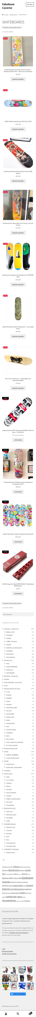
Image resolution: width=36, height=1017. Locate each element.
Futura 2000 (17, 878)
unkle (22, 901)
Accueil (6, 14)
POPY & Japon (8, 773)
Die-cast (20, 874)
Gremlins (8, 695)
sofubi (9, 896)
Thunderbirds (10, 805)
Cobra (8, 777)
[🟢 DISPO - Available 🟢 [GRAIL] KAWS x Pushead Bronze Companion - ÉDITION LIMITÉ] (30, 978)
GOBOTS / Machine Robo (13, 799)
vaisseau (27, 901)
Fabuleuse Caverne (8, 6)
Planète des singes (11, 707)
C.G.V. (3, 949)
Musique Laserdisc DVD (10, 748)
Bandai (25, 867)
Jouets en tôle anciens (12, 758)
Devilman (9, 704)
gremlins (19, 882)
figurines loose (10, 852)
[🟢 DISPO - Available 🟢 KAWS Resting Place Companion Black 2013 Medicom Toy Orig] (14, 970)
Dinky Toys (9, 811)
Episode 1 (9, 833)
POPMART (9, 698)
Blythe (8, 720)
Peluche (7, 893)
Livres (6, 685)
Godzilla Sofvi (10, 764)
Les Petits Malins (11, 729)
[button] (32, 988)
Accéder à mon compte (9, 954)
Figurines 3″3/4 (10, 827)
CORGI (8, 821)
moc (3, 893)
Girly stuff (9, 802)
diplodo (24, 874)
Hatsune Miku (10, 714)
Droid (29, 874)
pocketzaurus (15, 893)
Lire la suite (18, 440)
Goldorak (9, 783)
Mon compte (6, 1014)
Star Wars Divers (11, 846)
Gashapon (27, 877)
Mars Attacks (10, 739)
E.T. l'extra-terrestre (12, 745)
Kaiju (20, 885)
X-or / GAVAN (10, 780)
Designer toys (13, 14)
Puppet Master (10, 723)
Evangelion (9, 635)
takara (24, 897)
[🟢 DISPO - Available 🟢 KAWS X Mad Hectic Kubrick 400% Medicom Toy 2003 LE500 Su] (22, 970)
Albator (8, 786)
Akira (11, 867)
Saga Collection (10, 843)
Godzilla (8, 638)
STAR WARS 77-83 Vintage (11, 849)
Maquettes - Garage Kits (11, 676)
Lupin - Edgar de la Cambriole (14, 742)
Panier (27, 1012)
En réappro (7, 770)
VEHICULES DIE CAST (10, 808)
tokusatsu (18, 901)
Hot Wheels (9, 818)
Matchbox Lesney (11, 814)
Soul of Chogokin (11, 792)
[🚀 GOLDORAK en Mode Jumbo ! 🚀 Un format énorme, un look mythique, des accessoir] (6, 978)
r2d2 (30, 893)
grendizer (25, 882)
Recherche (18, 1014)
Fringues (6, 679)
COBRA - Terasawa (11, 641)
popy (22, 892)
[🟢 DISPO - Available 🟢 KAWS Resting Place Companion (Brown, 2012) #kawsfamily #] (6, 970)
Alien (7, 726)
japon (15, 885)
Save (6, 38)
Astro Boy (9, 789)
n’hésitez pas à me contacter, (18, 933)
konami (29, 885)
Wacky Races (10, 654)
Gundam (8, 644)
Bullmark (22, 870)
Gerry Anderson (10, 657)
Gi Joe (8, 692)
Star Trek (9, 710)
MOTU (8, 736)
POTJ (7, 840)
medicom (27, 889)
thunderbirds (9, 900)
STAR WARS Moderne (10, 824)
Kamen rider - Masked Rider (14, 767)
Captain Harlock (9, 874)
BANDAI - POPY (10, 632)
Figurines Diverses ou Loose (12, 688)
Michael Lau (9, 670)
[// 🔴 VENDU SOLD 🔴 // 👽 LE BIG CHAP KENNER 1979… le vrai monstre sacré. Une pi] (30, 970)
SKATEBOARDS (10, 673)
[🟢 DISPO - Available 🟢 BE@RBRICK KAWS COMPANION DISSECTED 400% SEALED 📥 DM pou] (22, 978)
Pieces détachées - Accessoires (13, 682)
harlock (5, 885)
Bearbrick (5, 870)
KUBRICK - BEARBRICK (12, 755)
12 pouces (9, 830)
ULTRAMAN (9, 651)
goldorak (13, 882)
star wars (17, 896)
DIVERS (6, 751)
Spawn (8, 701)
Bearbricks (13, 870)
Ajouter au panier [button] (18, 79)
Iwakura (10, 886)
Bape (28, 867)
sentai (4, 897)
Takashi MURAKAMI (11, 666)
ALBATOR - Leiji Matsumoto (14, 648)
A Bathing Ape (6, 867)
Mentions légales (7, 951)
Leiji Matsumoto (17, 889)
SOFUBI (6, 761)
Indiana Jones (10, 717)
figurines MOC (7, 878)
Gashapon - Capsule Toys (11, 629)
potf (26, 893)
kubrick (6, 889)
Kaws (7, 663)
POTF (7, 836)
